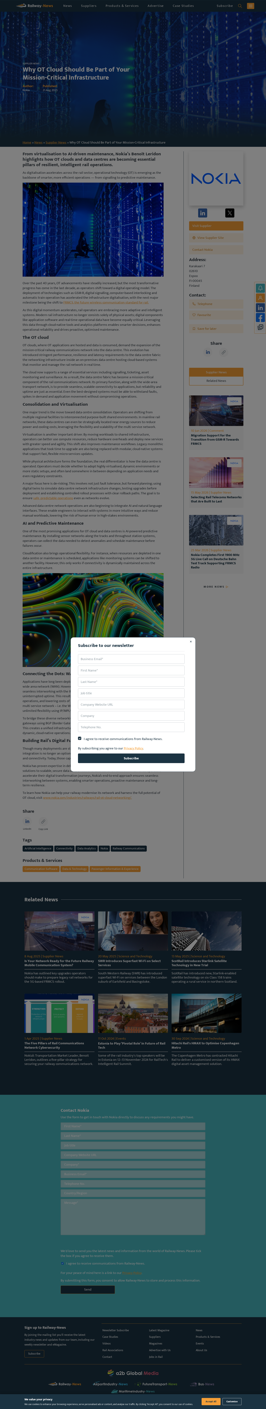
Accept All (211, 1402)
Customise (232, 1402)
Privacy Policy (133, 748)
